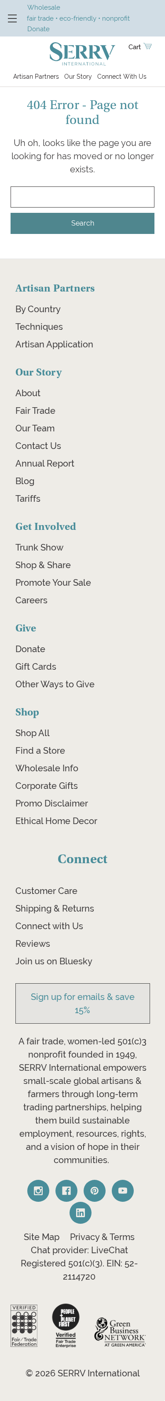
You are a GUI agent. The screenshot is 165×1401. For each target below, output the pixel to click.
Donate (30, 649)
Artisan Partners (36, 76)
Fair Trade (35, 410)
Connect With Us (122, 76)
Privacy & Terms (102, 1237)
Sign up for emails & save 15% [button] (83, 1003)
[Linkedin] (81, 1213)
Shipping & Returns (54, 908)
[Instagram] (38, 1191)
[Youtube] (123, 1191)
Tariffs (27, 498)
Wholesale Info (46, 768)
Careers (31, 600)
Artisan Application (54, 344)
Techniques (39, 326)
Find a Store (40, 750)
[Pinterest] (95, 1191)
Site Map (41, 1237)
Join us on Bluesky (53, 961)
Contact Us (38, 446)
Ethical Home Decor (56, 821)
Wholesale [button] (43, 7)
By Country (38, 309)
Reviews (32, 943)
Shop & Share (43, 565)
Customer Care (46, 891)
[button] (24, 1325)
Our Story (78, 76)
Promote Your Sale (53, 582)
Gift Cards (35, 666)
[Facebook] (66, 1191)
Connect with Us (49, 926)
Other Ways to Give (55, 684)
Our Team (35, 428)
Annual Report (44, 463)
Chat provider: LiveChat (79, 1250)
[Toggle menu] (12, 18)
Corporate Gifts (46, 786)
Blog (24, 481)
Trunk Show (39, 547)
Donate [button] (38, 29)
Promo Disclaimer (51, 803)
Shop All (32, 733)
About (27, 393)
